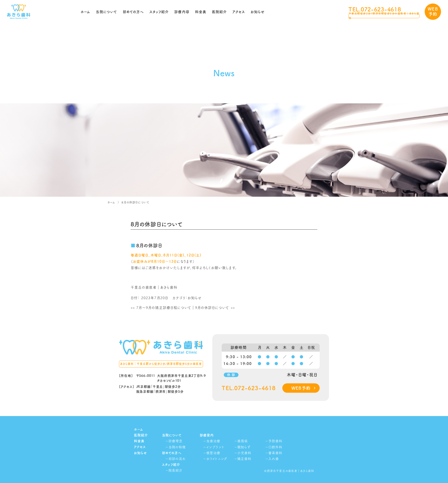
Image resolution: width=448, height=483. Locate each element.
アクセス (238, 12)
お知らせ (258, 12)
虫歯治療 (213, 441)
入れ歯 (273, 458)
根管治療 (213, 453)
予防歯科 (275, 441)
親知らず (244, 447)
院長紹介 (175, 470)
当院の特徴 (177, 447)
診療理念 (175, 441)
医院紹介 (219, 12)
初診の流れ (177, 458)
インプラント (215, 447)
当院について (106, 12)
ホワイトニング (216, 458)
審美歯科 (275, 453)
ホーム (85, 12)
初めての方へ (133, 12)
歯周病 (242, 441)
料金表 (200, 12)
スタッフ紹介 (159, 12)
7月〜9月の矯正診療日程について (161, 307)
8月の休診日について (135, 202)
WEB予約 (433, 11)
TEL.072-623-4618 (374, 9)
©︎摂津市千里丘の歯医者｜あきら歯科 (289, 470)
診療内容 (181, 12)
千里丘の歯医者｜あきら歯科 (154, 287)
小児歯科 (244, 453)
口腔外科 (275, 447)
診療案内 (207, 435)
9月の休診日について (215, 307)
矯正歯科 (244, 458)
